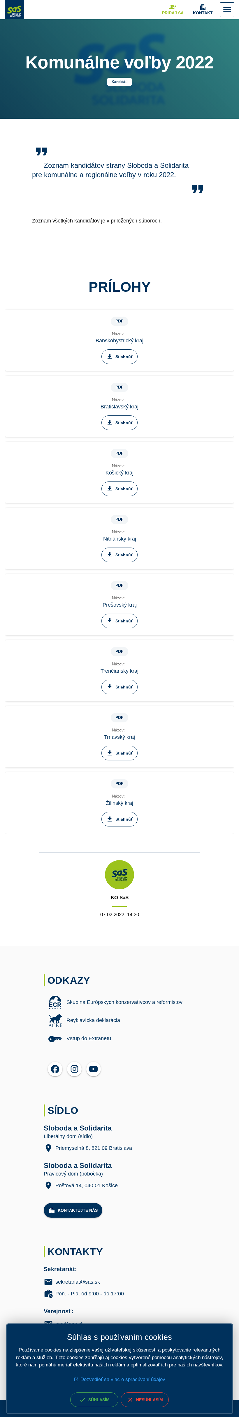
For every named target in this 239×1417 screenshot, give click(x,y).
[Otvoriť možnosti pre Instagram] (74, 1069)
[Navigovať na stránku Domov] (14, 9)
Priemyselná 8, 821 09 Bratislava (93, 1148)
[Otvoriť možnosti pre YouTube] (93, 1069)
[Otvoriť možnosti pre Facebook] (55, 1069)
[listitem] (119, 1002)
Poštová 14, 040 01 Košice (86, 1185)
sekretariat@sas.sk (77, 1282)
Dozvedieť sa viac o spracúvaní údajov (122, 1379)
